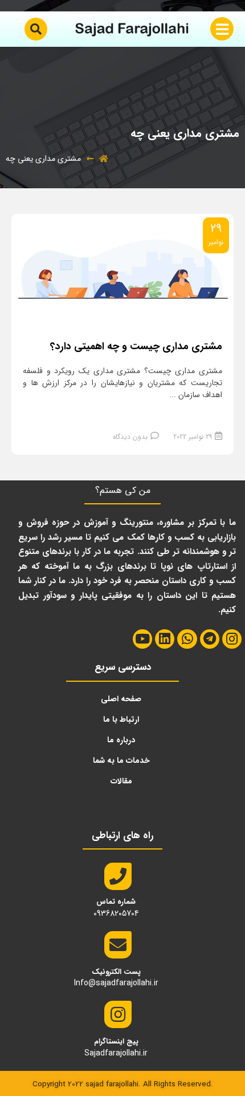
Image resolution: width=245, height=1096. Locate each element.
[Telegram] (209, 639)
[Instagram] (232, 639)
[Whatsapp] (187, 639)
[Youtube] (142, 639)
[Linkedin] (164, 639)
